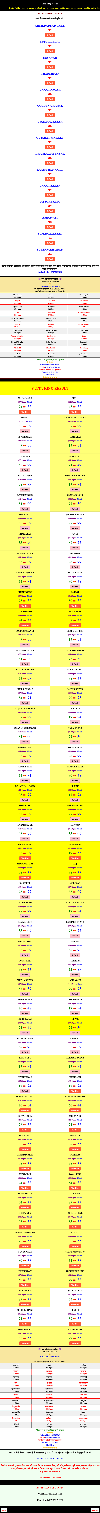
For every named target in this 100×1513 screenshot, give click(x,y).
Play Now (25, 412)
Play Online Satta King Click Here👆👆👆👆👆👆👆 (50, 374)
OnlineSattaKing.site (52, 367)
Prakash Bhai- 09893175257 (50, 286)
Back (3, 1510)
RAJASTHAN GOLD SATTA (50, 1458)
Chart (29, 402)
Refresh (50, 35)
